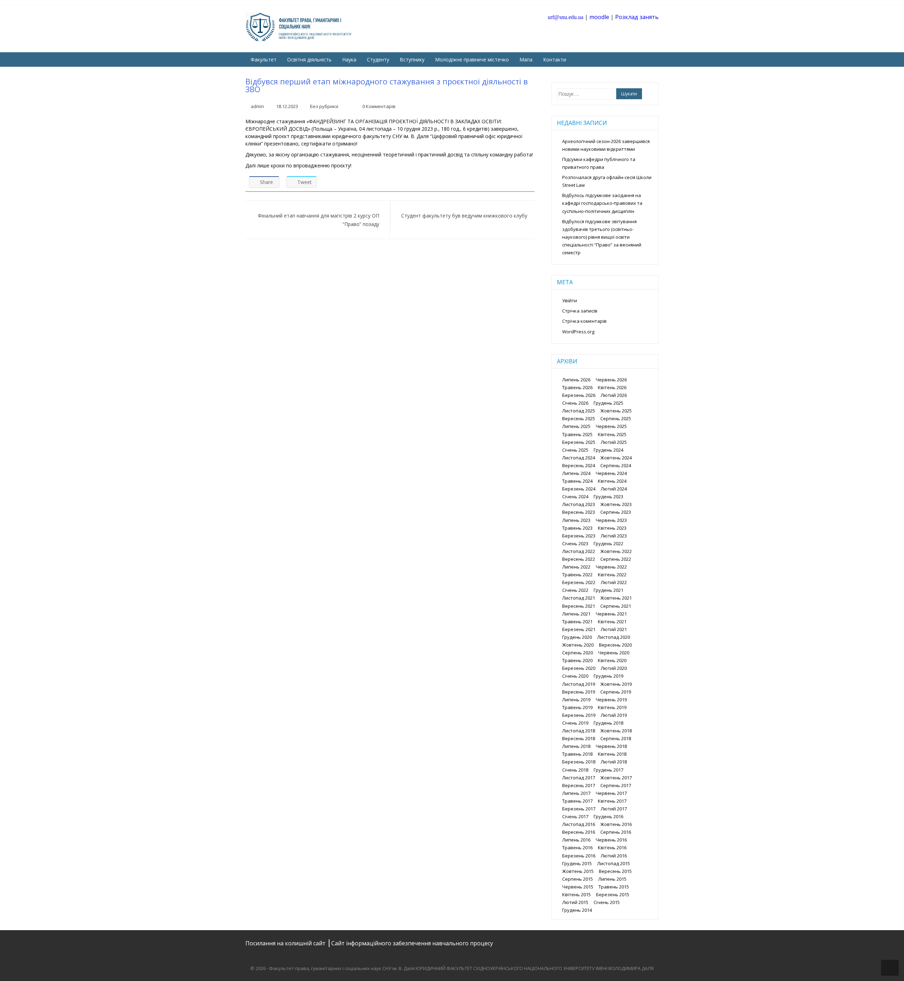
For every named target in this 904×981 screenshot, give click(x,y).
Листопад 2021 (578, 598)
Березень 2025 (578, 442)
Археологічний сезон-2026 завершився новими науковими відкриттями (606, 145)
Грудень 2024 (608, 450)
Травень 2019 (577, 707)
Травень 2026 (577, 387)
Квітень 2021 (612, 621)
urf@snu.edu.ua (565, 17)
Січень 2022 (575, 590)
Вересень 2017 (578, 785)
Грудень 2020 (577, 637)
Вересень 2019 (578, 692)
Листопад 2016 (578, 824)
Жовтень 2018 (616, 730)
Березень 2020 (578, 668)
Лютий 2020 (614, 668)
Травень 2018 (577, 754)
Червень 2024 (611, 473)
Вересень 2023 (578, 512)
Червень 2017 (611, 793)
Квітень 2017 (612, 801)
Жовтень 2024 (616, 457)
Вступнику (412, 59)
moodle (599, 17)
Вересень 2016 (578, 832)
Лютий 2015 (575, 902)
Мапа (526, 59)
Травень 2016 (577, 847)
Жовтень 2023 (616, 504)
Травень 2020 (577, 660)
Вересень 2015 (615, 871)
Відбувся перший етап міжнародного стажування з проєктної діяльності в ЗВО (386, 85)
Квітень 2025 (612, 434)
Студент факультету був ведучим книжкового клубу (464, 215)
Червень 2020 (613, 652)
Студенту (378, 59)
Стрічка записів (579, 311)
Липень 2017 (576, 793)
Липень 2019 (576, 699)
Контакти (554, 59)
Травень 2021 (577, 621)
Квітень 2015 (576, 894)
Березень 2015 (612, 894)
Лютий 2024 (614, 489)
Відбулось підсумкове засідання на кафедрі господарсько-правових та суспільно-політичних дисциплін (602, 203)
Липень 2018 (576, 746)
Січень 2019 (575, 723)
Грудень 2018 (608, 723)
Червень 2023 (611, 520)
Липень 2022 (576, 567)
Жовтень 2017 (616, 777)
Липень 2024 (576, 473)
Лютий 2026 (614, 395)
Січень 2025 (575, 450)
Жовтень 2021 (616, 598)
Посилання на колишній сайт (286, 943)
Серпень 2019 (615, 692)
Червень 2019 (611, 699)
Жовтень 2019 (616, 684)
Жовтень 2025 (616, 411)
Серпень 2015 (577, 879)
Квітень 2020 (612, 660)
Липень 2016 (576, 840)
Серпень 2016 (615, 832)
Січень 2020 (575, 676)
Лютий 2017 (614, 808)
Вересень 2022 (578, 559)
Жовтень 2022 (616, 551)
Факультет (263, 59)
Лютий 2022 (614, 582)
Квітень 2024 (612, 481)
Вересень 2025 (578, 418)
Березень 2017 (578, 808)
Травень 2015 (614, 887)
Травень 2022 (577, 574)
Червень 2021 (611, 614)
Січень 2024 (575, 496)
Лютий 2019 (614, 715)
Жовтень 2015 (578, 871)
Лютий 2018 (614, 762)
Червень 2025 (611, 426)
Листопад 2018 (578, 730)
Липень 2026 (576, 379)
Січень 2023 (575, 543)
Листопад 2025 (578, 411)
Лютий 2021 (614, 629)
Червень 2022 (611, 567)
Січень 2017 (575, 816)
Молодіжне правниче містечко (472, 59)
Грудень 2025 (608, 403)
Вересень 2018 (578, 738)
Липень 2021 (576, 614)
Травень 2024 (577, 481)
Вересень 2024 (578, 465)
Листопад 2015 (613, 863)
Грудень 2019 (608, 676)
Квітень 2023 (612, 528)
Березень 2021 (578, 629)
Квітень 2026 (612, 387)
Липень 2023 (576, 520)
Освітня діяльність (309, 59)
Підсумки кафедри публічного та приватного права (598, 163)
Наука (349, 59)
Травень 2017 (577, 801)
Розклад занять (637, 17)
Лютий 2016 (614, 855)
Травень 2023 (577, 528)
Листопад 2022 (578, 551)
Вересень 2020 (615, 645)
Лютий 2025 (614, 442)
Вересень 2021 (578, 606)
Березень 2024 (578, 489)
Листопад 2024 (578, 457)
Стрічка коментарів (584, 321)
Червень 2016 (611, 840)
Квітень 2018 (612, 754)
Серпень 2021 (615, 606)
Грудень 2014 (577, 910)
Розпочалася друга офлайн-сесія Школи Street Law (607, 181)
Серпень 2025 (615, 418)
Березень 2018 (578, 762)
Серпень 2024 (615, 465)
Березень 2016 (578, 855)
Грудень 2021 (608, 590)
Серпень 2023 (615, 512)
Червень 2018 (611, 746)
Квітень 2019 (612, 707)
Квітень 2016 (612, 847)
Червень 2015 (577, 887)
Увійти (569, 300)
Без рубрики (324, 106)
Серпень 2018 (615, 738)
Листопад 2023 (578, 504)
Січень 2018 (575, 770)
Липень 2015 (612, 879)
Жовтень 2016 (616, 824)
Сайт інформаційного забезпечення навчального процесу (412, 943)
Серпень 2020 (577, 652)
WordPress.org (578, 331)
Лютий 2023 (614, 536)
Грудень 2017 (608, 770)
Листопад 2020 (613, 637)
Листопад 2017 (578, 777)
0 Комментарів (379, 106)
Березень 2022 (578, 582)
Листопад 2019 (578, 684)
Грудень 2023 (608, 496)
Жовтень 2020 (578, 645)
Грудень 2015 (577, 863)
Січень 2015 (607, 902)
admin (257, 106)
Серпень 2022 (615, 559)
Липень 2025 (576, 426)
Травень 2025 (577, 434)
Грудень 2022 (608, 543)
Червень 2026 (611, 379)
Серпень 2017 (615, 785)
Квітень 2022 (612, 574)
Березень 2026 (578, 395)
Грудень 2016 (608, 816)
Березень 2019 (578, 715)
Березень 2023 (578, 536)
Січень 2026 (575, 403)
